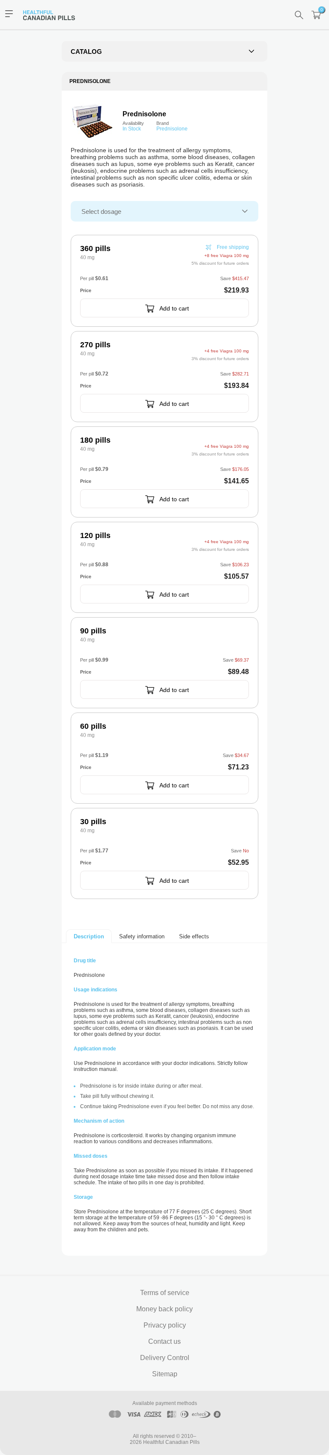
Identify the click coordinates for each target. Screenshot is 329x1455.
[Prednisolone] (92, 121)
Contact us (164, 1341)
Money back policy (164, 1309)
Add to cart (174, 308)
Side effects (194, 936)
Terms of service (164, 1292)
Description (89, 936)
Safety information (141, 936)
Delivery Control (164, 1357)
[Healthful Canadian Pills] (53, 14)
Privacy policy (165, 1325)
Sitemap (164, 1374)
